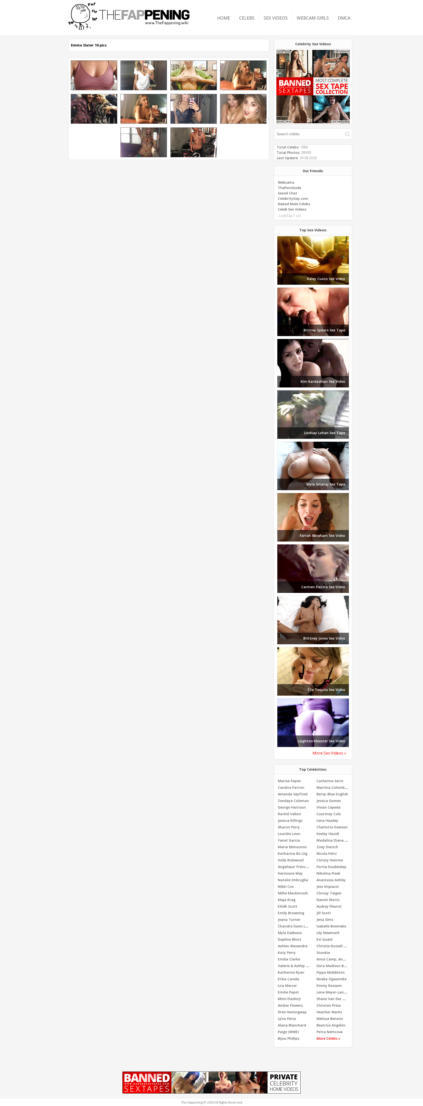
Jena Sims (325, 919)
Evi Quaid (324, 939)
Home (223, 18)
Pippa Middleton (331, 972)
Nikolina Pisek (328, 873)
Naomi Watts (328, 899)
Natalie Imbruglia (293, 880)
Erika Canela (288, 979)
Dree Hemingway (292, 1012)
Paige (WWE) (288, 1031)
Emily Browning (291, 913)
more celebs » (328, 1038)
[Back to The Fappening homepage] (129, 28)
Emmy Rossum (329, 985)
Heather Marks (329, 1012)
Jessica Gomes (329, 800)
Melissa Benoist (330, 1018)
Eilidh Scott (287, 906)
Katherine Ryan (291, 972)
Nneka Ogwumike (332, 979)
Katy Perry (287, 952)
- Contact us (289, 216)
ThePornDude (289, 187)
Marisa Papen (289, 781)
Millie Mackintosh (293, 893)
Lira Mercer (287, 985)
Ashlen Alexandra (292, 946)
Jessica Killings (290, 820)
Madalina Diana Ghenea (337, 840)
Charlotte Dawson (332, 827)
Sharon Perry (289, 827)
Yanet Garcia (289, 840)
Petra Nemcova (330, 1031)
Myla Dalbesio (290, 932)
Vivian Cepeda (329, 807)
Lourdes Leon (289, 833)
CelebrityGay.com (293, 198)
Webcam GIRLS (313, 18)
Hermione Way (290, 873)
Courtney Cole (329, 814)
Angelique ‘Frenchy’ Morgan (301, 866)
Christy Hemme (330, 860)
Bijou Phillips (288, 1038)
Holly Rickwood (291, 860)
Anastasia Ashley (331, 880)
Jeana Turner (289, 919)
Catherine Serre (330, 781)
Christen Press (329, 1005)
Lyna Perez (287, 1018)
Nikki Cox (286, 886)
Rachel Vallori (289, 814)
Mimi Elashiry (289, 998)
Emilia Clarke (289, 959)
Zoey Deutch (327, 847)
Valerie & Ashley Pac (295, 965)
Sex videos (276, 18)
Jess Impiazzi (328, 886)
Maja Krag (286, 899)
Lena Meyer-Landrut (334, 992)
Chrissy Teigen (329, 893)
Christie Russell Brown (335, 946)
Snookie (323, 952)
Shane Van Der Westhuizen (340, 998)
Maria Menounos (292, 847)
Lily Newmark (328, 932)
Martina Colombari (333, 787)
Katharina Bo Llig (292, 853)
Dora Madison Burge (334, 965)
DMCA (344, 18)
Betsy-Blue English (332, 794)
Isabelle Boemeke (331, 926)
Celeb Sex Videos (292, 209)
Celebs (247, 18)
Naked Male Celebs (294, 204)
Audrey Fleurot (329, 906)
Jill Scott (324, 913)
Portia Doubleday (331, 866)
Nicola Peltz (327, 853)
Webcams (286, 182)
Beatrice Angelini (331, 1025)
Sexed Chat (287, 193)
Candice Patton (291, 787)
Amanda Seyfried (292, 794)
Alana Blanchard (292, 1025)
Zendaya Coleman (293, 800)
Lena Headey (327, 820)
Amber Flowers (290, 1005)
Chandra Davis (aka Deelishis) (303, 926)
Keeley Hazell (328, 833)
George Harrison (292, 807)
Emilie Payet (288, 992)
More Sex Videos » (329, 753)
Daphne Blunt (289, 939)
